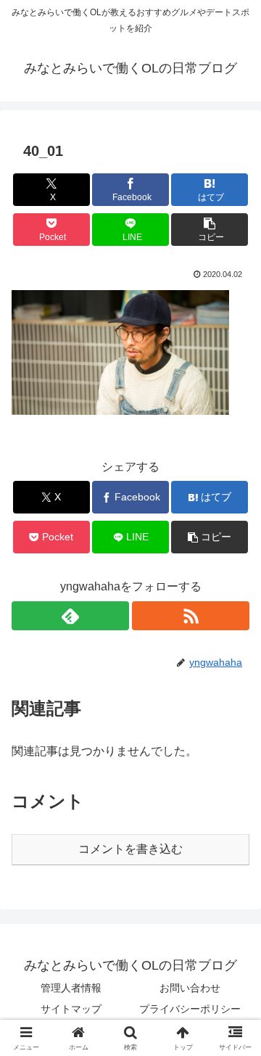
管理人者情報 (71, 988)
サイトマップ (71, 1009)
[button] (210, 229)
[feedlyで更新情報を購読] (70, 615)
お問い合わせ (190, 988)
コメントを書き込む (130, 849)
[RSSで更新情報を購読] (190, 615)
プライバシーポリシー (190, 1009)
